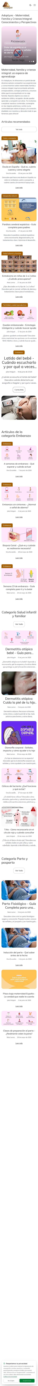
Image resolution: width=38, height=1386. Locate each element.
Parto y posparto (9, 138)
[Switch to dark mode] (30, 5)
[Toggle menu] (35, 5)
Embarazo (19, 352)
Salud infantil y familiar (15, 43)
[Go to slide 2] (31, 61)
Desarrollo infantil (10, 196)
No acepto (11, 1380)
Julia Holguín (8, 57)
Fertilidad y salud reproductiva (14, 305)
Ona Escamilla (11, 173)
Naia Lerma (11, 282)
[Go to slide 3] (33, 61)
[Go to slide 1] (29, 61)
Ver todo (19, 129)
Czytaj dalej (19, 390)
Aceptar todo (27, 1380)
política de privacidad (10, 1376)
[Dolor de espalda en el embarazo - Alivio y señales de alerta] (18, 45)
